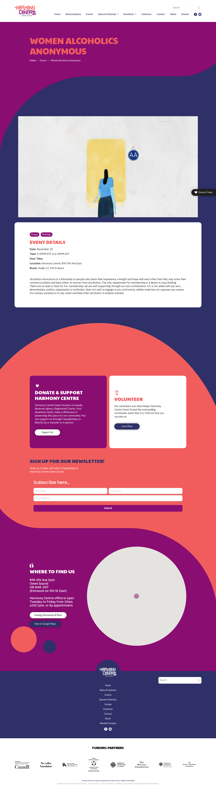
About (173, 14)
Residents (128, 14)
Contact (161, 14)
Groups (34, 234)
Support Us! (47, 432)
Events (89, 14)
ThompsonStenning (151, 784)
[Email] (199, 14)
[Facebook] (195, 14)
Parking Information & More (48, 615)
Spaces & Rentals (107, 14)
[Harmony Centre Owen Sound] (25, 10)
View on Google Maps (45, 623)
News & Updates (108, 690)
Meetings (46, 234)
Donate (185, 14)
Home (57, 14)
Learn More (127, 426)
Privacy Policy (93, 784)
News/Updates (73, 14)
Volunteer (146, 14)
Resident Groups (108, 723)
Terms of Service (108, 784)
